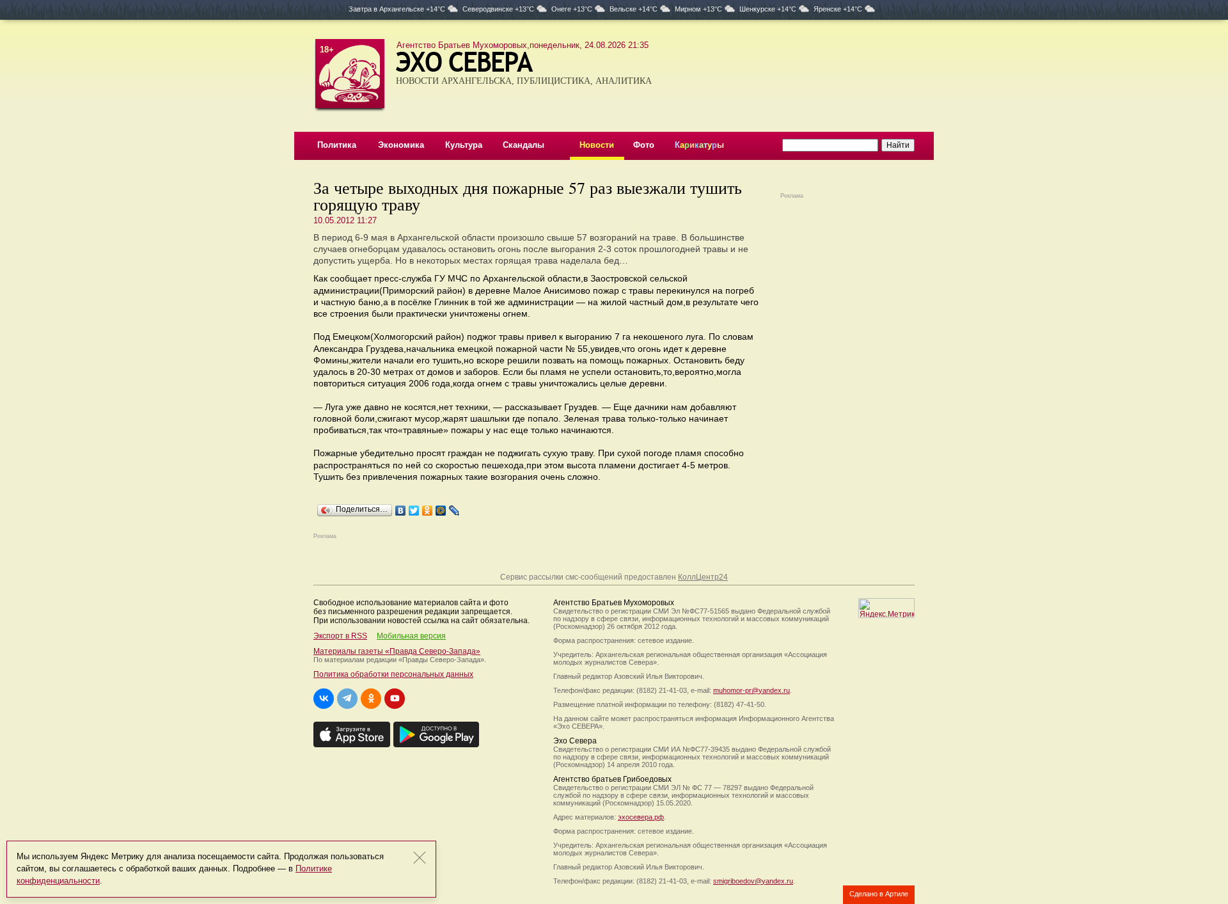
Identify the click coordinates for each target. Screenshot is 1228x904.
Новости (596, 145)
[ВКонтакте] (400, 507)
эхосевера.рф (641, 817)
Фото (643, 145)
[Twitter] (414, 507)
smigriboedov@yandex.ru (753, 881)
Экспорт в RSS (340, 635)
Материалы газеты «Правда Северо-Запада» (396, 651)
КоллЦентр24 (703, 577)
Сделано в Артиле (878, 894)
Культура (463, 145)
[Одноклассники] (427, 507)
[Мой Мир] (441, 507)
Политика (336, 145)
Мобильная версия (411, 635)
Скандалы (523, 145)
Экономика (401, 145)
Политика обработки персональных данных (393, 674)
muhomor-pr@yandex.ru (751, 690)
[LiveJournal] (454, 507)
